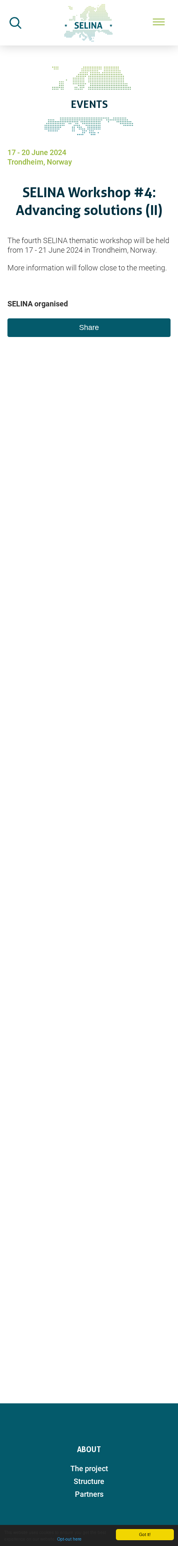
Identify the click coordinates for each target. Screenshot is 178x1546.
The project (89, 1468)
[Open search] (15, 22)
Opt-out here (69, 1539)
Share (89, 327)
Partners (89, 1494)
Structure (89, 1481)
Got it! (145, 1534)
